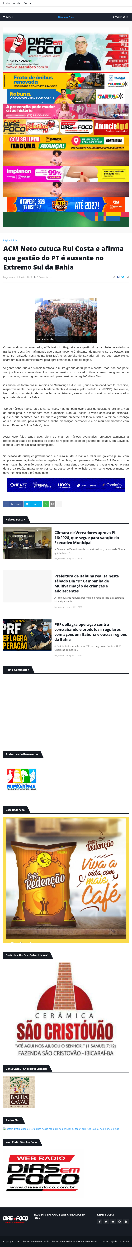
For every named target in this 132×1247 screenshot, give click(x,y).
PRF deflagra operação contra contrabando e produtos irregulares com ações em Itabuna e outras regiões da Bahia (90, 632)
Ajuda (16, 3)
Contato (28, 3)
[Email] (127, 277)
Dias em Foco (66, 17)
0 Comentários (44, 277)
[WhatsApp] (46, 504)
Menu (9, 17)
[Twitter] (122, 277)
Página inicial (10, 240)
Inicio (6, 3)
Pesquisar (119, 17)
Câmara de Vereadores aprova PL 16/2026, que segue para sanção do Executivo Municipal (86, 537)
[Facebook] (118, 277)
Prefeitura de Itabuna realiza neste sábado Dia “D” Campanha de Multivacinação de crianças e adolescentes (86, 583)
